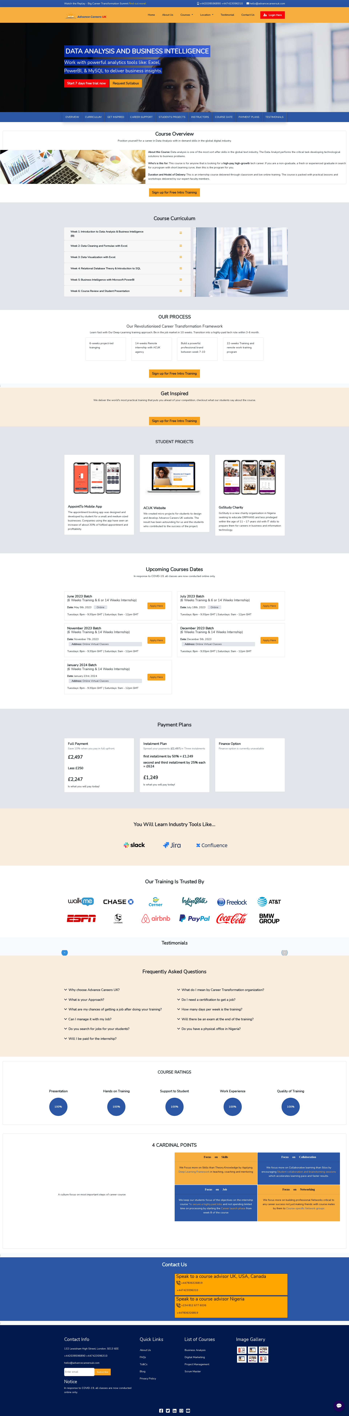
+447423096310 (187, 1290)
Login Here (275, 15)
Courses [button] (185, 15)
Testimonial (227, 15)
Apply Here (156, 606)
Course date (224, 117)
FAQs (143, 1357)
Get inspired (115, 117)
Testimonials (274, 117)
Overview (72, 117)
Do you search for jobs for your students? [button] (99, 1029)
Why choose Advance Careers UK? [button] (94, 990)
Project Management (197, 1364)
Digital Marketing (195, 1357)
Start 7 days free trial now (86, 83)
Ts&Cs (143, 1364)
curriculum (93, 117)
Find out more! (137, 3)
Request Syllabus (126, 83)
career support (141, 117)
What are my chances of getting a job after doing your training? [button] (115, 1009)
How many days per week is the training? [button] (212, 1009)
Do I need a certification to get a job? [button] (208, 1000)
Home (152, 15)
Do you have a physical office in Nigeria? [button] (211, 1029)
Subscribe (102, 1372)
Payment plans (249, 117)
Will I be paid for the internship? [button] (93, 1038)
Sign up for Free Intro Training (174, 192)
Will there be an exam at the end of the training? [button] (218, 1019)
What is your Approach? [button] (86, 1000)
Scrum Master (193, 1371)
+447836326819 (191, 1283)
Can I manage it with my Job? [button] (90, 1019)
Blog (142, 1371)
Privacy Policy (148, 1378)
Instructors (200, 117)
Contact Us (247, 15)
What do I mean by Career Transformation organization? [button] (223, 990)
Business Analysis (195, 1350)
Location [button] (205, 15)
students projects (172, 117)
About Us (167, 15)
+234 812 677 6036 (193, 1305)
